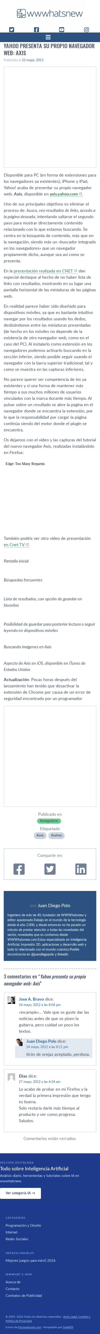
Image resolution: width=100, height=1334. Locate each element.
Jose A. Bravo (31, 999)
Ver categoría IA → (20, 1193)
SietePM (68, 1327)
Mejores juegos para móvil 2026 (31, 1260)
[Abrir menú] (50, 37)
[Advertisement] (50, 117)
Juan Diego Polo (54, 905)
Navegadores (49, 821)
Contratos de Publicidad (24, 1296)
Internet (11, 1232)
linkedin (62, 954)
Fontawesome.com (29, 1327)
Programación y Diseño (23, 1225)
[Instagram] (88, 29)
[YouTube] (63, 29)
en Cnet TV (14, 545)
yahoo (57, 835)
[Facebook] (38, 29)
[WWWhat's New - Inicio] (50, 13)
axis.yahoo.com (64, 194)
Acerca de (13, 1282)
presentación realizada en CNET (43, 271)
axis (41, 835)
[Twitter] (13, 29)
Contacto (13, 1289)
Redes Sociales (17, 1239)
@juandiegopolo (42, 954)
